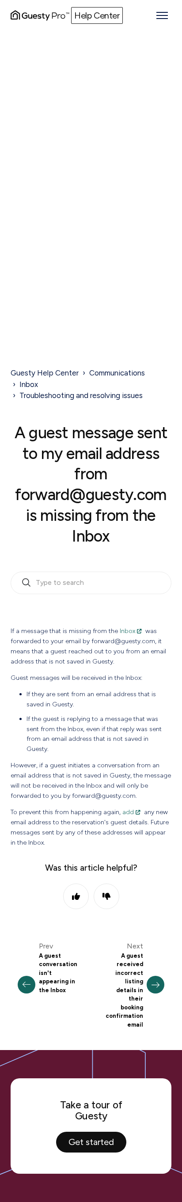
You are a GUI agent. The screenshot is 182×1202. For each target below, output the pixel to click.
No (106, 896)
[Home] (40, 15)
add (128, 812)
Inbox (28, 384)
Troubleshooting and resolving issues (81, 395)
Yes (76, 896)
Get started (91, 1142)
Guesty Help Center (45, 372)
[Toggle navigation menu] (162, 15)
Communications (117, 372)
